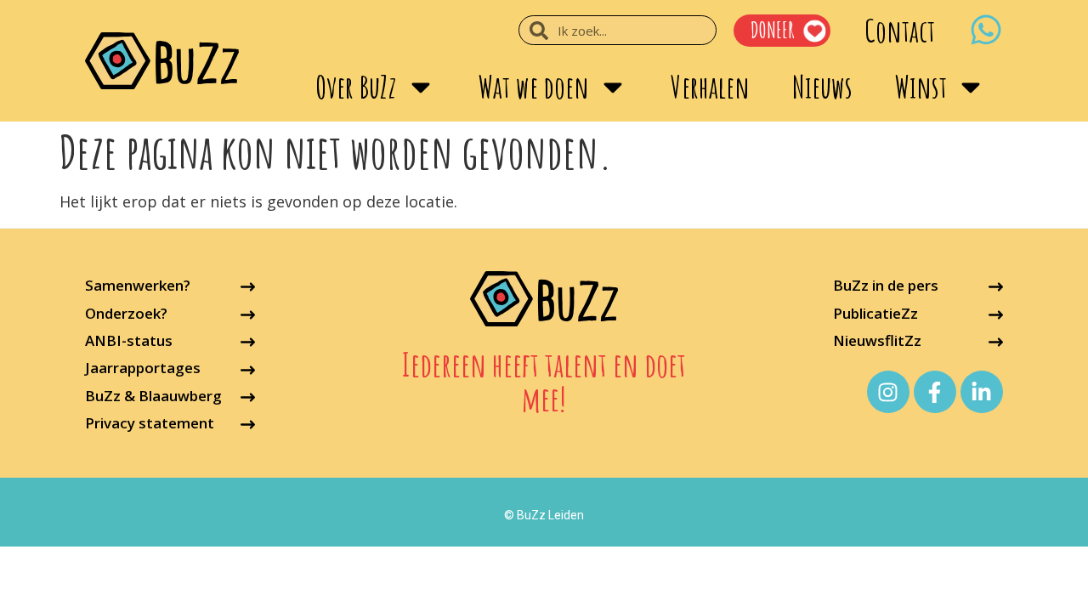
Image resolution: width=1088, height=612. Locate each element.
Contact (899, 30)
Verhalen (710, 86)
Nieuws (822, 86)
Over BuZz (356, 86)
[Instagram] (888, 392)
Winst (921, 86)
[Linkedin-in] (981, 392)
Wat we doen (534, 86)
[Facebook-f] (935, 392)
